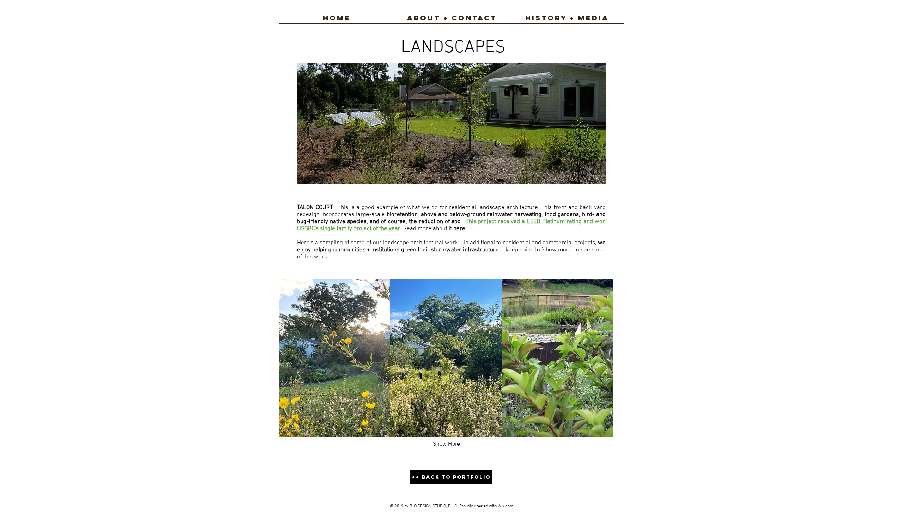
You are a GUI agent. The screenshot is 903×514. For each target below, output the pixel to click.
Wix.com (505, 506)
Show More (446, 444)
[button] (334, 358)
